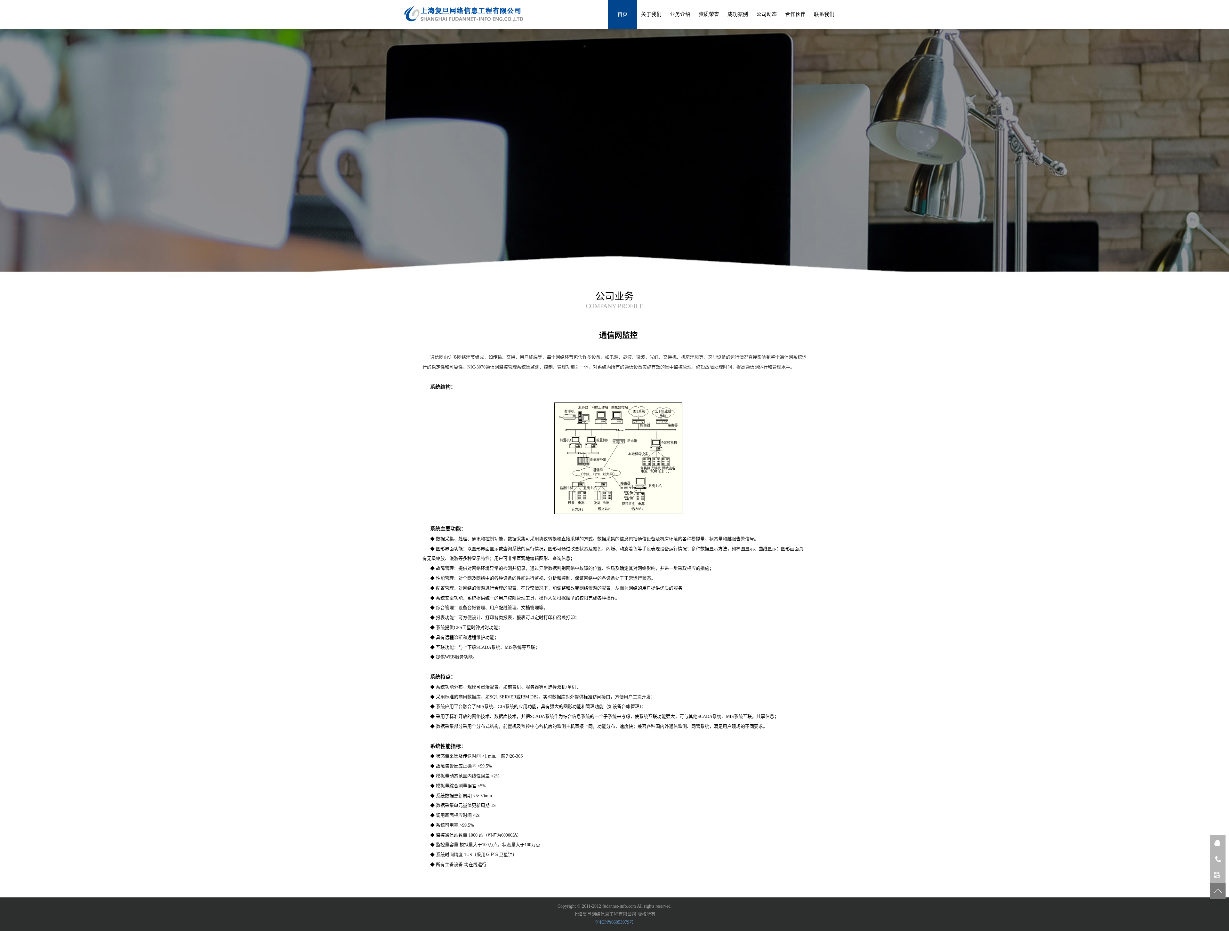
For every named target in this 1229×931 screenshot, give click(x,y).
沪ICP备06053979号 (614, 922)
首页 (622, 14)
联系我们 (824, 14)
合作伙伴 (795, 14)
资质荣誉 (709, 14)
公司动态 (766, 14)
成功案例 (737, 14)
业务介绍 (680, 14)
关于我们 (651, 14)
